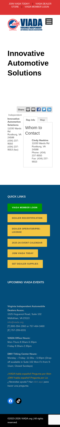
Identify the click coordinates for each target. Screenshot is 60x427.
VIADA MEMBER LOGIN (37, 7)
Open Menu (48, 21)
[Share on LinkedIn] (49, 109)
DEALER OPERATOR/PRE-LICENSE (26, 230)
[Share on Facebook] (39, 109)
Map (42, 120)
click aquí (38, 381)
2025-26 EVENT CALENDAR (27, 243)
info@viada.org (16, 322)
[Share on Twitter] (44, 109)
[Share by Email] (33, 109)
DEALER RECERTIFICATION (27, 218)
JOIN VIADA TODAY (23, 253)
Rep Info (30, 120)
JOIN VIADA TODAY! (19, 4)
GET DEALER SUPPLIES (25, 264)
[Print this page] (28, 109)
